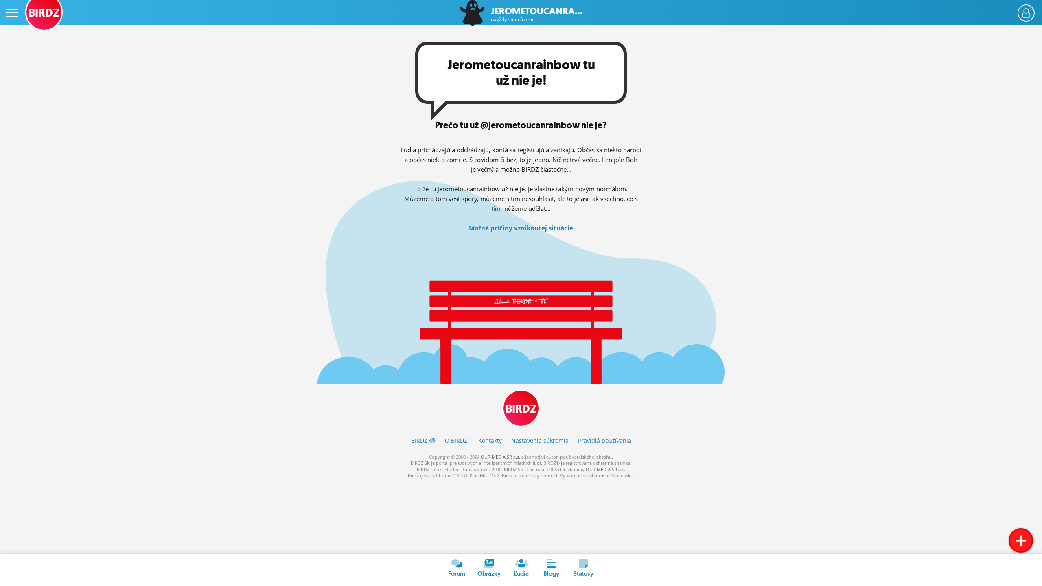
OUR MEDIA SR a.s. (500, 457)
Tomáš (469, 469)
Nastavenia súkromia (540, 440)
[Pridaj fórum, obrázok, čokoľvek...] (1021, 540)
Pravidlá (604, 440)
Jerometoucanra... (536, 14)
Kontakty (490, 440)
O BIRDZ (457, 440)
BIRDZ (521, 408)
